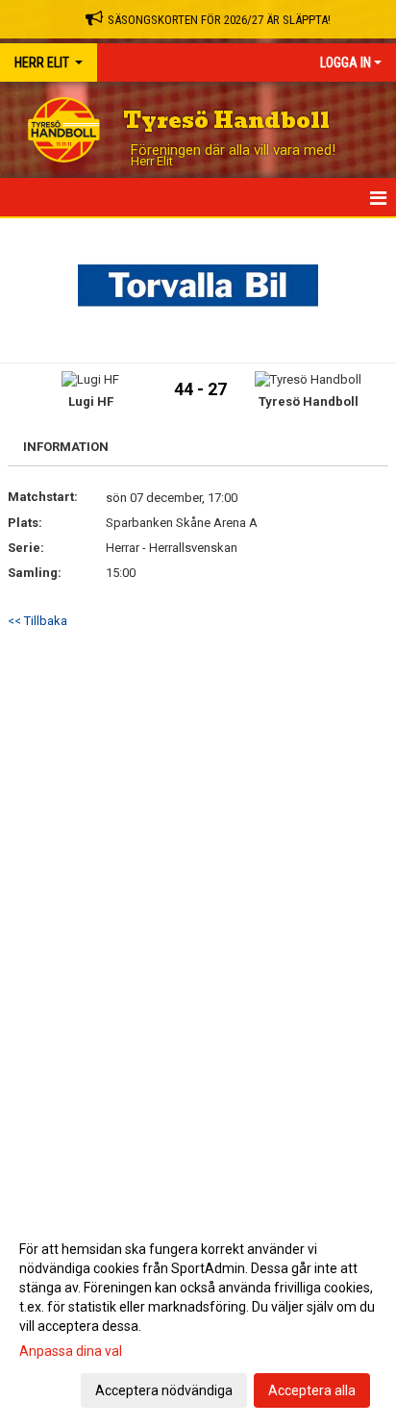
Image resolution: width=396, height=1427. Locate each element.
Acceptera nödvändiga (164, 1390)
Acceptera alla (312, 1390)
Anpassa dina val (70, 1351)
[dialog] (198, 1319)
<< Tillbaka (37, 620)
